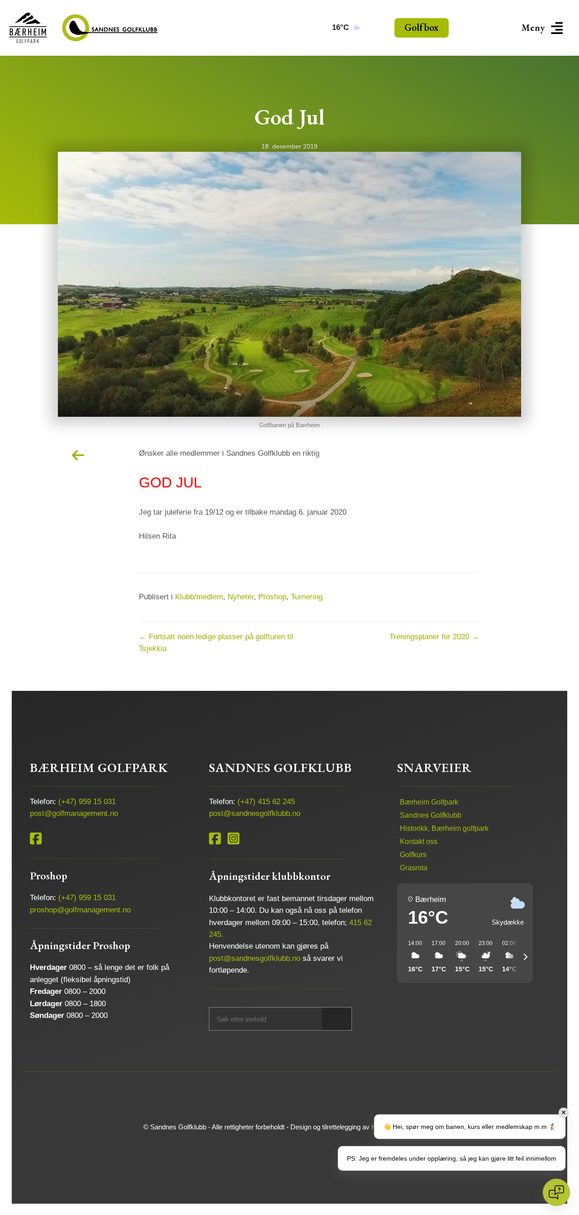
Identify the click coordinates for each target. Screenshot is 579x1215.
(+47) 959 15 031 (87, 801)
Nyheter (241, 597)
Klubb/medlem (199, 597)
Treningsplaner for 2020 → (434, 636)
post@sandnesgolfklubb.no (254, 813)
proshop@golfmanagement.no (80, 910)
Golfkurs (413, 854)
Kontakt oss (418, 841)
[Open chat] (556, 1192)
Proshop (272, 597)
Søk (336, 1018)
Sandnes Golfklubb (430, 815)
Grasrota (413, 868)
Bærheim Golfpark (429, 802)
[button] (543, 27)
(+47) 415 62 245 (266, 801)
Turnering (307, 597)
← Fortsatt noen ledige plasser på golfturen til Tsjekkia (216, 642)
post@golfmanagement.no (74, 813)
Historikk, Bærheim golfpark (444, 828)
